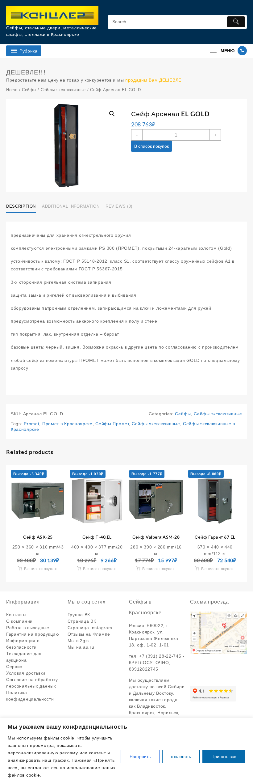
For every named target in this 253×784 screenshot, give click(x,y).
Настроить (140, 756)
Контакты (16, 614)
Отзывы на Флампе (89, 634)
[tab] (23, 207)
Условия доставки (25, 673)
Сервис (14, 666)
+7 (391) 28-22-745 (160, 656)
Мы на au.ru (81, 647)
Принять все (223, 756)
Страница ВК (82, 621)
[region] (126, 751)
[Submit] (236, 21)
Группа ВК (79, 614)
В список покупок (151, 146)
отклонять (181, 756)
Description (21, 206)
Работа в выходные (27, 627)
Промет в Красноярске (67, 423)
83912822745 (144, 669)
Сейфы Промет (112, 423)
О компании (19, 621)
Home (12, 89)
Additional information (70, 206)
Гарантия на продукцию (32, 634)
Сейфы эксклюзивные (63, 89)
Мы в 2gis (78, 640)
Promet (31, 423)
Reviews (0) (119, 206)
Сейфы (29, 89)
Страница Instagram (90, 627)
